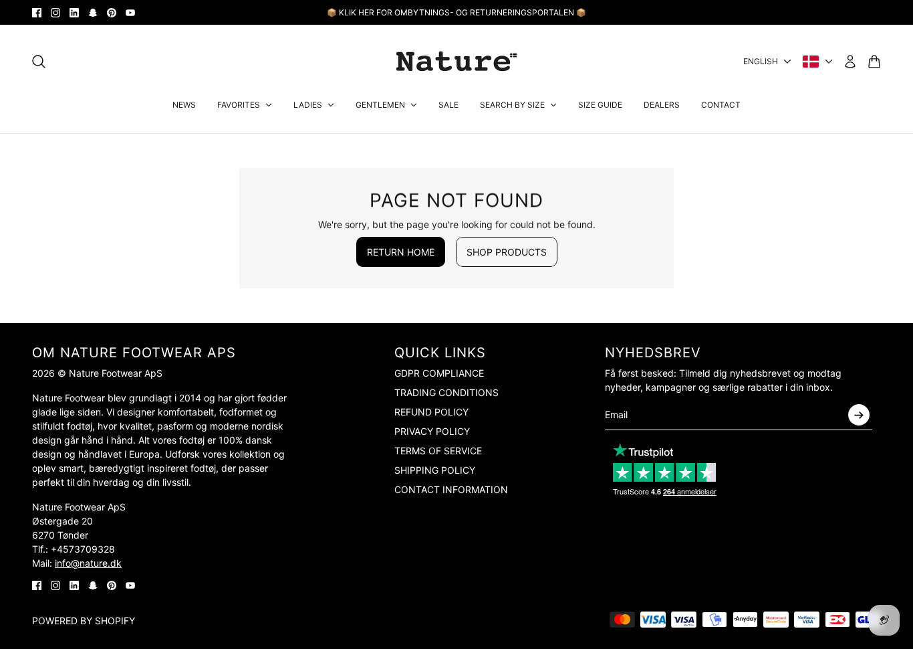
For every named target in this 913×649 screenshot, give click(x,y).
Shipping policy (434, 470)
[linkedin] (74, 12)
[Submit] (859, 415)
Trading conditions (446, 392)
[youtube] (130, 12)
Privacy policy (432, 431)
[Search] (38, 61)
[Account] (850, 61)
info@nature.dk (88, 563)
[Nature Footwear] (456, 61)
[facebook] (36, 12)
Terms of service (438, 450)
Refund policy (431, 412)
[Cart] (874, 61)
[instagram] (55, 12)
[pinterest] (111, 12)
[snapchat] (93, 12)
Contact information (451, 489)
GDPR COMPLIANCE (439, 373)
